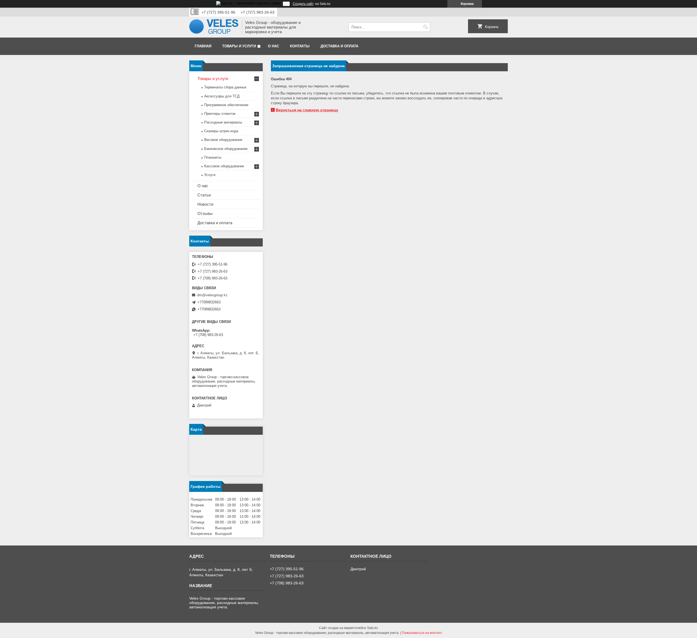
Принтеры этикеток (220, 114)
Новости (205, 204)
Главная (203, 46)
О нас (273, 46)
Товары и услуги (239, 46)
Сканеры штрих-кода (221, 131)
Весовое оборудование (223, 140)
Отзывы (205, 213)
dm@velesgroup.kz (212, 295)
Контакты (300, 46)
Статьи (204, 195)
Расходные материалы (223, 122)
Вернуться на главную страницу (307, 110)
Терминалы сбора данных (225, 87)
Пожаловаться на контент (422, 633)
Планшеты (212, 157)
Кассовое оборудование (224, 166)
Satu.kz (372, 628)
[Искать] (425, 27)
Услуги (209, 175)
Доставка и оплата (339, 46)
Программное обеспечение (226, 105)
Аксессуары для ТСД (222, 96)
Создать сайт (303, 4)
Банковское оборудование (225, 149)
